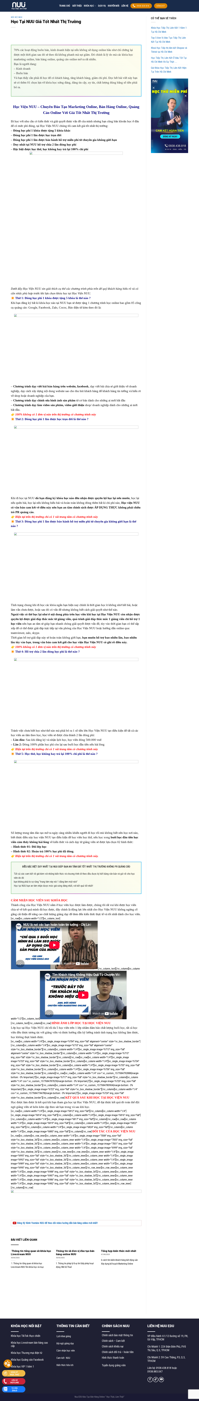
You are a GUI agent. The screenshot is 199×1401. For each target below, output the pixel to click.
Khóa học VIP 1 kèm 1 (22, 1366)
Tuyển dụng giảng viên (114, 1365)
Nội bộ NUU (16, 17)
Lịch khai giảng (63, 1336)
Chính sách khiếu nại (112, 1346)
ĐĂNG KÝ (161, 6)
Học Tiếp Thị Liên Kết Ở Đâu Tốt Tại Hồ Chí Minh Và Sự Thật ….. (169, 59)
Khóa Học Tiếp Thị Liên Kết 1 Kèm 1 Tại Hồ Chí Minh (169, 29)
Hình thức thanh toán (113, 1357)
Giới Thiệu (77, 6)
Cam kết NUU (63, 1357)
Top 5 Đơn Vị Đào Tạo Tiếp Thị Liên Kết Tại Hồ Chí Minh (168, 39)
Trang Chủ (64, 6)
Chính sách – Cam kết (113, 1340)
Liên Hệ (124, 6)
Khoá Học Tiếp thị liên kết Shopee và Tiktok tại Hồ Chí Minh (169, 49)
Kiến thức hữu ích (64, 1365)
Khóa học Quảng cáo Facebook (27, 1359)
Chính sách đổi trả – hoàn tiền (118, 1352)
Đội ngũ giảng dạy (65, 1343)
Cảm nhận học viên (65, 1350)
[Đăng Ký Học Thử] (13, 1373)
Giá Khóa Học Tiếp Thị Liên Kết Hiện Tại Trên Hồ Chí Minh (168, 69)
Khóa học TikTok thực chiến (25, 1335)
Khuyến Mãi (113, 6)
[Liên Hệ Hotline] (13, 1380)
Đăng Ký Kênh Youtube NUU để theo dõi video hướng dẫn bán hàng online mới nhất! (57, 1222)
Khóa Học (89, 6)
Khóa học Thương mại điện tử (26, 1352)
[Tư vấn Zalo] (13, 1389)
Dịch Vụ (102, 6)
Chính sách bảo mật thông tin (117, 1335)
